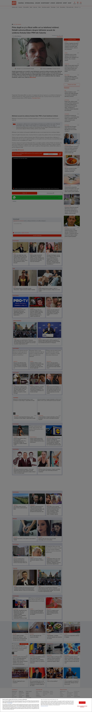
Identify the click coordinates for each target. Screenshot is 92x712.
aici (16, 707)
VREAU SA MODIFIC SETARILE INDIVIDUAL (82, 706)
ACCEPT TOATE (82, 702)
